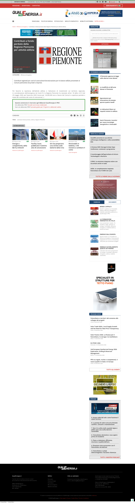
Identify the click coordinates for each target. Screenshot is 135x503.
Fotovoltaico (58, 21)
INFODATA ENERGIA (19, 2)
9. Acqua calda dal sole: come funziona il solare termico (104, 418)
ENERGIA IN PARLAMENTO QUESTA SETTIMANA (109, 247)
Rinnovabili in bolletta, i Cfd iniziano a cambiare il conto (77, 147)
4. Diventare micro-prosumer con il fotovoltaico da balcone (103, 446)
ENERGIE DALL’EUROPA (108, 234)
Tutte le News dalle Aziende (108, 176)
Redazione (16, 5)
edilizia (33, 119)
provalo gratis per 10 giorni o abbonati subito (46, 107)
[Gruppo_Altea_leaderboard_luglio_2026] (94, 13)
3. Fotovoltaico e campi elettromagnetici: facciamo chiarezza (103, 451)
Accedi (113, 2)
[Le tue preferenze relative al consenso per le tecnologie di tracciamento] (132, 500)
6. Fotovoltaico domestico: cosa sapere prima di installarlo (104, 436)
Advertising (26, 5)
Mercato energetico (71, 21)
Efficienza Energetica (22, 26)
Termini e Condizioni (84, 498)
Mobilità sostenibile (86, 21)
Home (13, 26)
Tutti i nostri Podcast (110, 457)
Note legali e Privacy (65, 498)
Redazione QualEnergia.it (22, 67)
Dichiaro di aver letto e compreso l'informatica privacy (105, 37)
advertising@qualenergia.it (78, 480)
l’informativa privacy (109, 39)
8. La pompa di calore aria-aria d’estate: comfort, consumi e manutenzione (104, 423)
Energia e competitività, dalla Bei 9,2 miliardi (19, 146)
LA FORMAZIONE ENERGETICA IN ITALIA (107, 220)
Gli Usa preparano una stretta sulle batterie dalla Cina (57, 146)
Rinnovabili (36, 21)
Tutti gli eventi (113, 370)
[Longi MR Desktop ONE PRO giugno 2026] (105, 58)
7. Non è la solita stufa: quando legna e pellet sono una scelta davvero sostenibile (104, 429)
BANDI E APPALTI (106, 206)
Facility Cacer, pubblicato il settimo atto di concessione (39, 146)
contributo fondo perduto (23, 119)
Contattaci (36, 5)
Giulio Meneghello (73, 152)
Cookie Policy (74, 498)
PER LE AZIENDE (73, 476)
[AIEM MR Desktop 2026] (105, 189)
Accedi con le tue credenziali (37, 105)
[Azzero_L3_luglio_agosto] (48, 32)
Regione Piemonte (40, 119)
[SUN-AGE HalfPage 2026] (105, 287)
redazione (94, 495)
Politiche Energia (47, 21)
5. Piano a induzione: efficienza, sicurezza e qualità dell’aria (101, 441)
